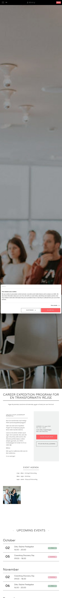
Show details (54, 305)
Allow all (50, 310)
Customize (30, 310)
